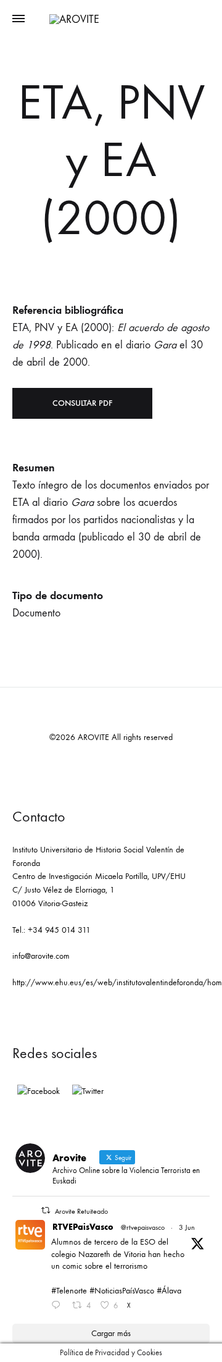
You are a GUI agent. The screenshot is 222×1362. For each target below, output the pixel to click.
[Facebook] (38, 1091)
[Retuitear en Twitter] (45, 1210)
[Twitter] (88, 1091)
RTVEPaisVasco (82, 1227)
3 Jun (187, 1227)
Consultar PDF (82, 403)
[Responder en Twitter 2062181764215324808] (58, 1306)
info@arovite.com (41, 956)
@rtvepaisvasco (143, 1227)
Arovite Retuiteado (81, 1211)
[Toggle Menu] (18, 19)
